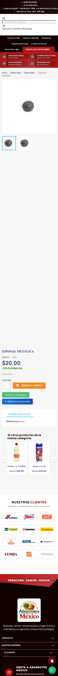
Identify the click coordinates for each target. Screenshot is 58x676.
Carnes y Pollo (13, 38)
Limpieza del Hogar (19, 44)
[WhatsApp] (52, 670)
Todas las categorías (37, 49)
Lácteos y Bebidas (31, 38)
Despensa (46, 38)
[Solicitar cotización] (52, 661)
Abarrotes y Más (12, 49)
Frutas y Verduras (39, 44)
